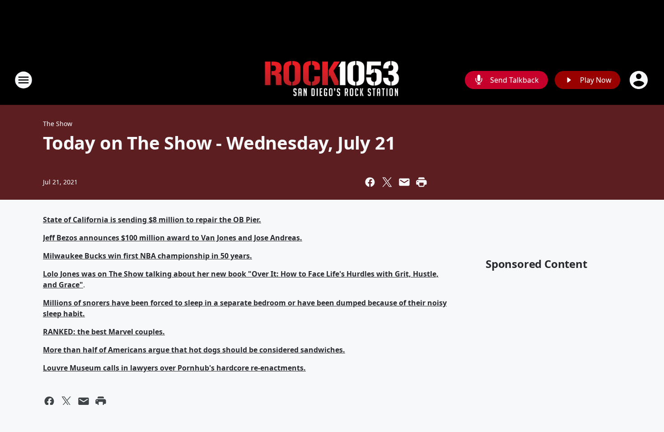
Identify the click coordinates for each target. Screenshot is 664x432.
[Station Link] (332, 80)
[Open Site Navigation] (23, 80)
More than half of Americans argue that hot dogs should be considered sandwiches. (194, 350)
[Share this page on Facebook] (370, 182)
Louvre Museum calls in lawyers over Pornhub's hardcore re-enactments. (174, 368)
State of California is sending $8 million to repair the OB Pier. (152, 220)
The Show (57, 123)
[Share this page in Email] (404, 182)
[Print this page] (421, 182)
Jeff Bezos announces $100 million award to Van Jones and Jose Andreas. (172, 238)
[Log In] (640, 80)
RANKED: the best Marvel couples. (104, 332)
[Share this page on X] (387, 182)
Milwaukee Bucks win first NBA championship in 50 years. (147, 256)
